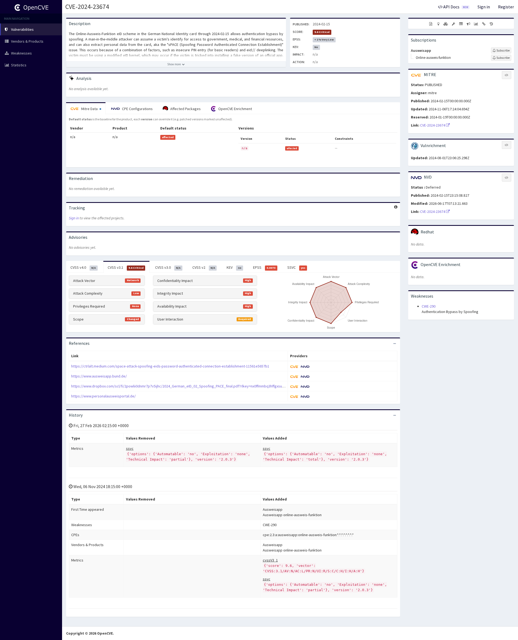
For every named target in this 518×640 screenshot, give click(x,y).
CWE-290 (428, 306)
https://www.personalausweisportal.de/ (103, 396)
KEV (234, 267)
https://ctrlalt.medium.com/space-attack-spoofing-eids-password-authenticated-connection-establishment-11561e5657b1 (170, 366)
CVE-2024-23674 (87, 6)
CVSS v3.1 (126, 267)
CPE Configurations (137, 108)
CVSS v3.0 (167, 267)
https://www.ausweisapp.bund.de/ (99, 376)
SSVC (296, 267)
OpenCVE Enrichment (234, 108)
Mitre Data (89, 108)
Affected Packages (185, 108)
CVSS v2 (203, 267)
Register (506, 6)
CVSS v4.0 (83, 267)
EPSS (264, 267)
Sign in (484, 6)
